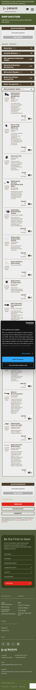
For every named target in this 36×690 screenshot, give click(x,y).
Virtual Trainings (24, 605)
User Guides (22, 610)
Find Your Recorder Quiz (24, 614)
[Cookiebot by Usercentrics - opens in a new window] (26, 323)
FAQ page (17, 520)
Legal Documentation (6, 603)
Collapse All (12, 44)
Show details (26, 353)
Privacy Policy (4, 686)
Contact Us (5, 630)
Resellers (18, 504)
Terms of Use (13, 686)
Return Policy (18, 509)
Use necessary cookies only (18, 365)
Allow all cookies (18, 359)
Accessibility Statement (5, 610)
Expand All (5, 44)
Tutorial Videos (23, 608)
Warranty (18, 513)
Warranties (5, 607)
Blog (19, 603)
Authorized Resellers (8, 614)
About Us (4, 628)
